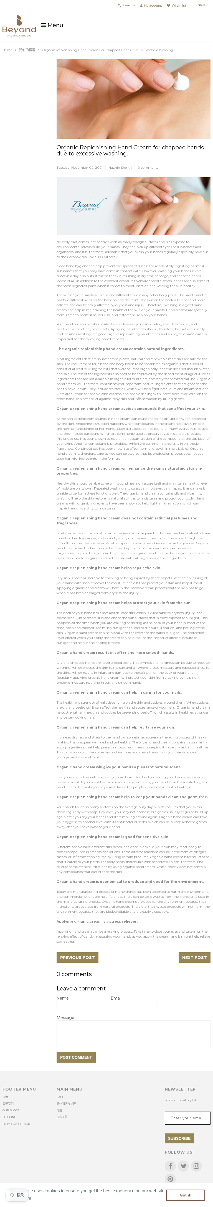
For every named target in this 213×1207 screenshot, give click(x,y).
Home (7, 50)
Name (63, 998)
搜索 (5, 1097)
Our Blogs (10, 1110)
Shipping (9, 1117)
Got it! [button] (186, 1195)
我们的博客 (27, 50)
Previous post (77, 957)
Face (60, 1097)
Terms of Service (16, 1123)
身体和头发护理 (66, 1103)
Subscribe (179, 1138)
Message (65, 1017)
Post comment (76, 1057)
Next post (194, 957)
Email (116, 998)
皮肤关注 (62, 1117)
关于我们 (8, 1103)
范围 (59, 1110)
